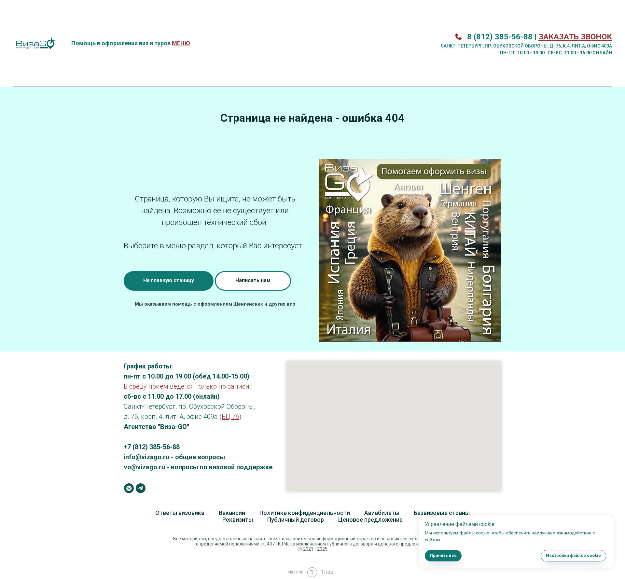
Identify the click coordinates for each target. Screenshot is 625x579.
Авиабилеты (381, 512)
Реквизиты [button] (237, 519)
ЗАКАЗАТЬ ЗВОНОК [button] (575, 36)
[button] (253, 281)
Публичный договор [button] (295, 519)
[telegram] (141, 488)
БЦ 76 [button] (230, 416)
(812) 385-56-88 (156, 447)
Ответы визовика (179, 512)
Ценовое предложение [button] (370, 519)
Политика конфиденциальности (304, 512)
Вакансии (232, 512)
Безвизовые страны (442, 512)
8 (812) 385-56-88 (500, 36)
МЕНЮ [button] (181, 43)
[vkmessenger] (129, 488)
